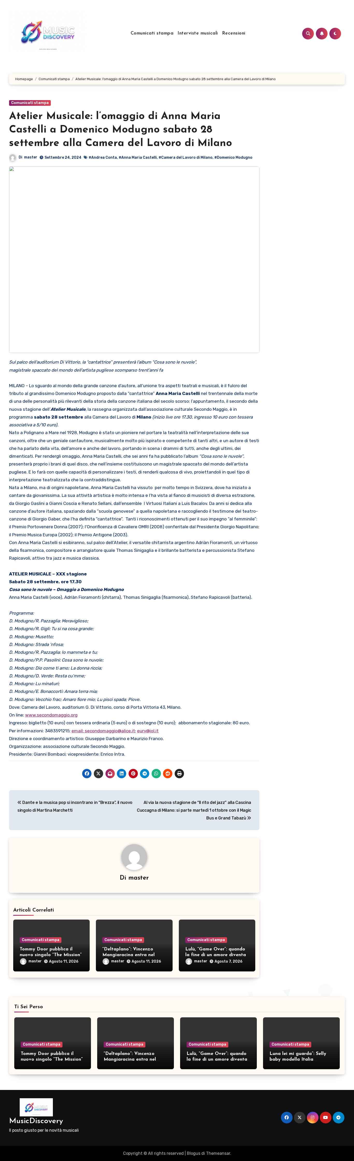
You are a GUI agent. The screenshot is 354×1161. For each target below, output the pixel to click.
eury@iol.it (148, 730)
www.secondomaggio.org (51, 715)
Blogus (193, 1153)
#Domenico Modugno (233, 157)
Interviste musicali (198, 33)
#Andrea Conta (103, 157)
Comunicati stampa (152, 33)
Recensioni (233, 33)
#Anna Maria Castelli (138, 157)
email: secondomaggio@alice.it (103, 730)
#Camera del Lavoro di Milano (186, 157)
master (30, 157)
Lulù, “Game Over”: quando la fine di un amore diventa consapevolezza (215, 955)
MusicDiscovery (36, 1121)
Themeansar (218, 1153)
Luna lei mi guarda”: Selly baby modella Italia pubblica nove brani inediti (299, 1059)
